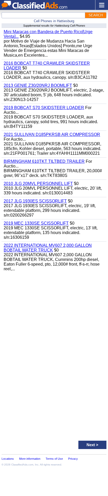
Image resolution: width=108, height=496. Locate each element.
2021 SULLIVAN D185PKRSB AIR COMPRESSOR (52, 134)
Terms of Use (54, 458)
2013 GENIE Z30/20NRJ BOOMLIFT (38, 85)
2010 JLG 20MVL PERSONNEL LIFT (38, 183)
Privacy (73, 458)
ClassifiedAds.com (22, 464)
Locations (8, 458)
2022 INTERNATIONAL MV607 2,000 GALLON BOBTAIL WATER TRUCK (48, 247)
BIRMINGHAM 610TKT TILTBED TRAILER (44, 161)
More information (29, 458)
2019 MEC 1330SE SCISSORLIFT (36, 223)
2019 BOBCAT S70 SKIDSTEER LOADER (44, 107)
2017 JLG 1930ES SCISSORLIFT (35, 201)
